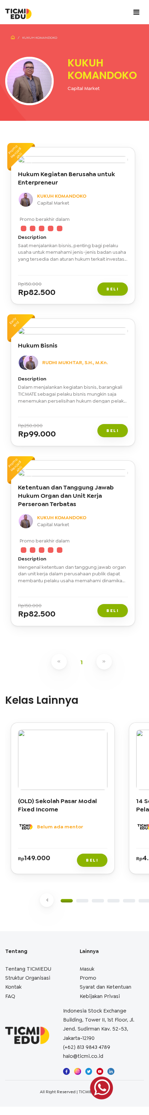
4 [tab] (113, 900)
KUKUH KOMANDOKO (61, 196)
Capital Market (83, 88)
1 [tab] (67, 900)
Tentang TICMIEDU (28, 968)
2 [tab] (82, 900)
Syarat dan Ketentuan (105, 986)
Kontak (13, 986)
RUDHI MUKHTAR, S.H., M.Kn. (75, 362)
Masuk (87, 968)
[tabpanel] (64, 800)
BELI (112, 289)
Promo (88, 977)
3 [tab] (98, 900)
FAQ (10, 996)
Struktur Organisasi (27, 977)
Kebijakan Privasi (100, 996)
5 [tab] (129, 900)
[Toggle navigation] (136, 12)
